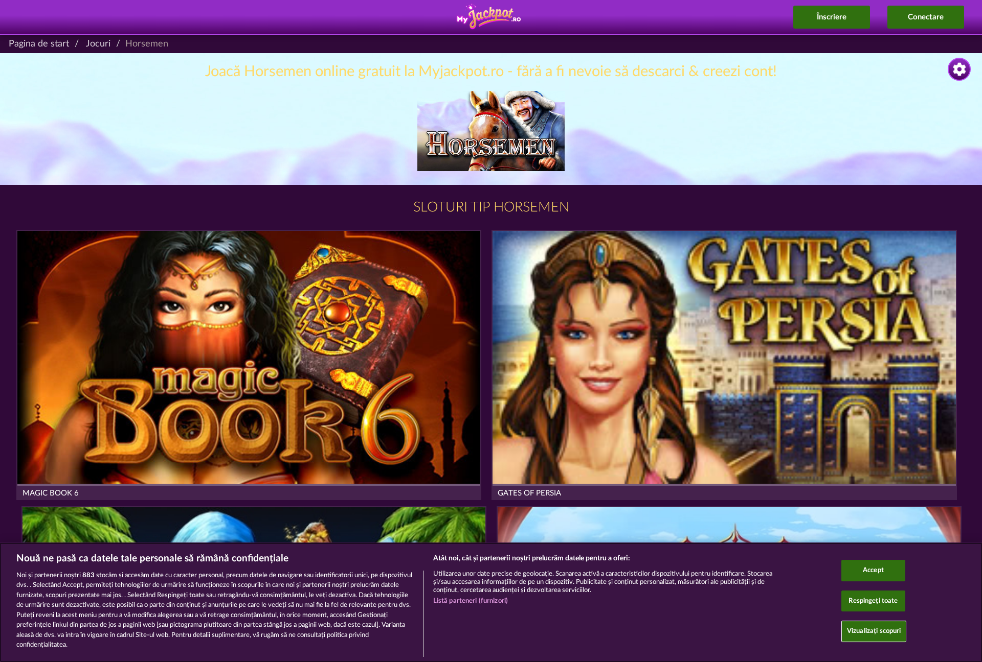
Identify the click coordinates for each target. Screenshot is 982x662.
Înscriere (831, 17)
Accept (873, 570)
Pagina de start (39, 44)
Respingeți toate (873, 601)
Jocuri (98, 44)
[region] (491, 602)
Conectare (926, 17)
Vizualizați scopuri (874, 631)
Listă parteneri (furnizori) (470, 601)
